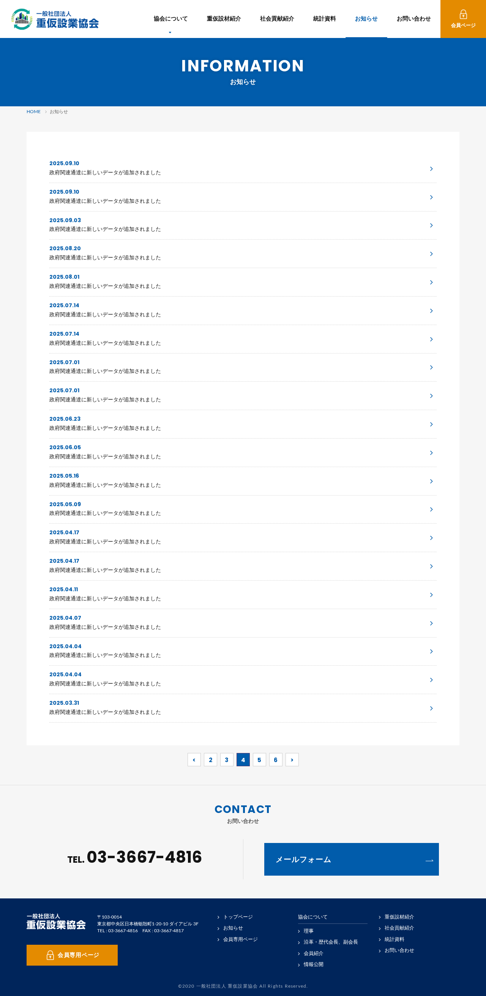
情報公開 (313, 964)
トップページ (238, 917)
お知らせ (366, 19)
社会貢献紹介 (277, 19)
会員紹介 (313, 953)
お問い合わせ (414, 19)
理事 (309, 931)
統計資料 (324, 19)
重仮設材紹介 (224, 19)
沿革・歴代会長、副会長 (331, 942)
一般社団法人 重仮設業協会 (55, 19)
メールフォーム (303, 859)
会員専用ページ (240, 939)
